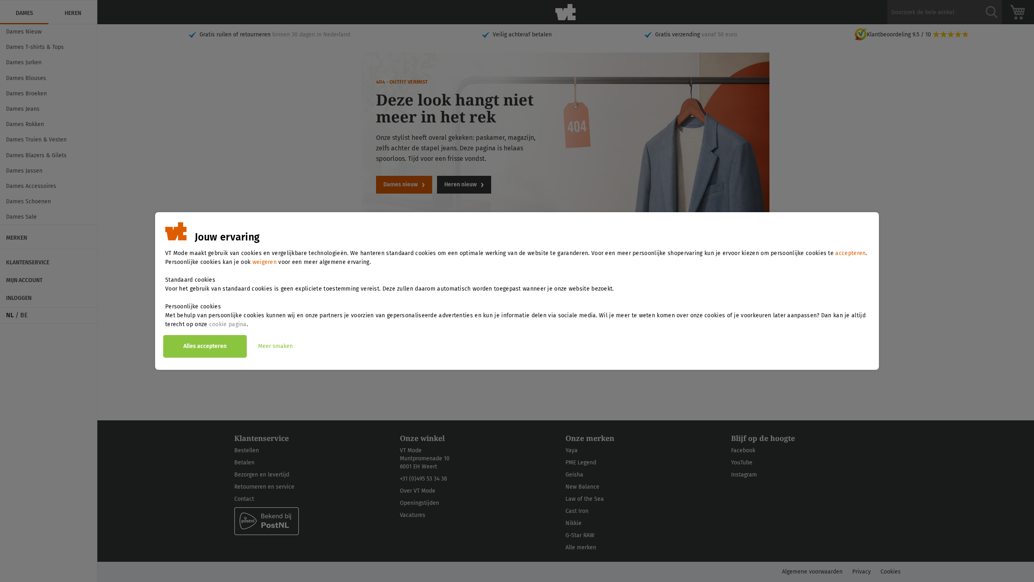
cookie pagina (228, 324)
